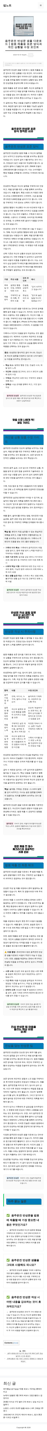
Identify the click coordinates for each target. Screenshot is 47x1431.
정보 (23, 1351)
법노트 (7, 5)
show (15, 1343)
